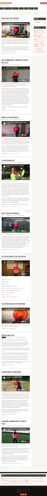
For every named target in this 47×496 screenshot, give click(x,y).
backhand (44, 32)
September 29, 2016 (10, 215)
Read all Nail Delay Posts (6, 294)
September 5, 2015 (9, 258)
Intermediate (15, 20)
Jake (4, 20)
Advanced (16, 162)
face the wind (26, 186)
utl (34, 52)
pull (41, 45)
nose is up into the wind (7, 189)
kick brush (35, 43)
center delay (25, 138)
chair (42, 36)
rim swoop (39, 46)
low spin (14, 53)
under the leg (41, 51)
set (20, 40)
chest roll (12, 480)
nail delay (14, 110)
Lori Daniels (4, 138)
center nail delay (6, 83)
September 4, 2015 (9, 305)
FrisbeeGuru (6, 3)
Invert (14, 444)
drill (29, 480)
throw (21, 89)
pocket (14, 51)
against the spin (38, 30)
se (17, 143)
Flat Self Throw (8, 279)
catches (40, 35)
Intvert (17, 463)
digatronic (9, 463)
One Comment (28, 211)
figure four (36, 480)
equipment (32, 480)
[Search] (44, 13)
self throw (36, 482)
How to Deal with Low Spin (10, 18)
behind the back (37, 33)
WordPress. (28, 491)
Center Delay (8, 53)
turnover (36, 51)
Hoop (41, 41)
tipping (42, 50)
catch (3, 42)
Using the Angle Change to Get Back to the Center (14, 288)
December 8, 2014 (9, 425)
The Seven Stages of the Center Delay (14, 257)
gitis (39, 41)
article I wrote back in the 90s (22, 151)
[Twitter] (43, 3)
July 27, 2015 (12, 337)
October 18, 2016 (9, 162)
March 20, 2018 (9, 20)
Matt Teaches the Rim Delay (10, 213)
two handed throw (13, 88)
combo (36, 38)
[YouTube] (41, 3)
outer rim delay (14, 206)
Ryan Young (12, 39)
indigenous (13, 463)
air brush (13, 398)
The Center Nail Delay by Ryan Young (13, 304)
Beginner (13, 64)
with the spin (17, 249)
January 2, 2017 (9, 119)
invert (9, 364)
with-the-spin (22, 357)
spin (43, 48)
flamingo (37, 41)
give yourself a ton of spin (15, 187)
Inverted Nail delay (8, 335)
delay (11, 53)
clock (3, 89)
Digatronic (15, 459)
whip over (25, 483)
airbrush (4, 199)
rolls (42, 46)
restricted (18, 199)
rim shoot (17, 392)
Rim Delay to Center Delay (10, 117)
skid (11, 199)
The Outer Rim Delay (8, 161)
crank (43, 38)
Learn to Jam (18, 64)
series (38, 48)
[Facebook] (46, 3)
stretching (2, 483)
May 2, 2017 (8, 64)
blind (41, 33)
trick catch (20, 395)
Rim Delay (7, 283)
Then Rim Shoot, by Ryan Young (11, 372)
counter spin (11, 49)
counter (6, 89)
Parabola (23, 491)
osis (39, 44)
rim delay (24, 99)
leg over (38, 43)
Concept (40, 38)
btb (43, 33)
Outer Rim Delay (14, 181)
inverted (14, 342)
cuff (45, 38)
